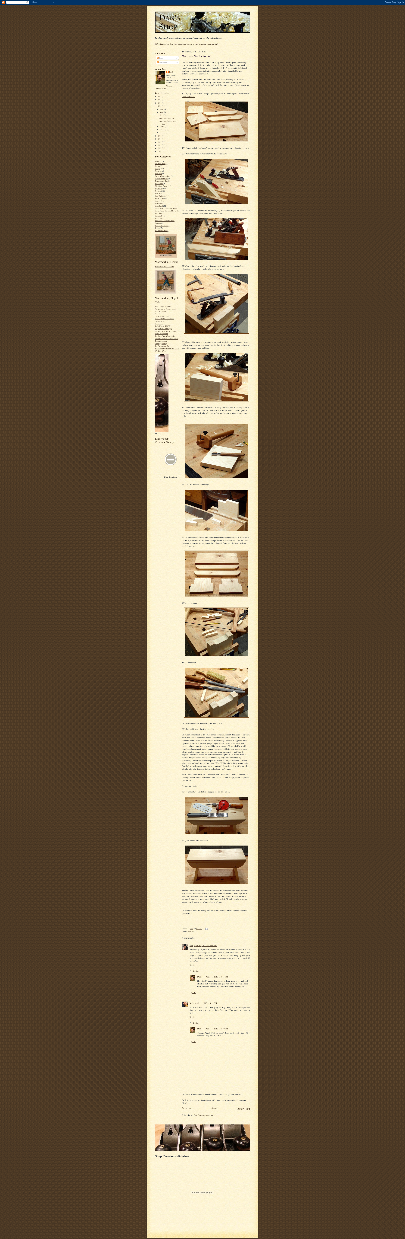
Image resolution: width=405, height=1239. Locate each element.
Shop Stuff (159, 206)
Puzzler (157, 193)
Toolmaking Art (161, 341)
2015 (160, 100)
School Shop (159, 201)
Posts (161, 58)
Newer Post (186, 1107)
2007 (160, 151)
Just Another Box (161, 181)
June (162, 109)
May (162, 112)
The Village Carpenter (163, 306)
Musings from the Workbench (166, 331)
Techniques (159, 218)
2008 (160, 148)
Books (157, 166)
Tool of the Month (161, 225)
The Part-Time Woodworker (165, 336)
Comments (163, 62)
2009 (160, 145)
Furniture (158, 173)
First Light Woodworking (164, 318)
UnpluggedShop (161, 343)
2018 (160, 97)
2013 (160, 106)
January (163, 132)
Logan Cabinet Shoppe (163, 328)
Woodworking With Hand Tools (167, 348)
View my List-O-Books (164, 266)
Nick (192, 1003)
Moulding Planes (161, 186)
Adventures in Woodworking (165, 309)
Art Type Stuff (160, 163)
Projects (158, 191)
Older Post (243, 1108)
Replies (196, 971)
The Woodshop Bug (162, 346)
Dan (171, 72)
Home (214, 1107)
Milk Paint (159, 183)
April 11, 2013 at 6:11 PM (206, 1003)
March (162, 126)
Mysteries (158, 188)
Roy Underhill (160, 196)
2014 (160, 103)
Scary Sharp (159, 198)
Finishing (158, 171)
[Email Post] (206, 929)
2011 (160, 139)
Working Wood (160, 351)
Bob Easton (159, 314)
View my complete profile (164, 87)
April (162, 115)
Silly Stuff (158, 215)
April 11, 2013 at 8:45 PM (217, 976)
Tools (157, 228)
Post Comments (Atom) (203, 1115)
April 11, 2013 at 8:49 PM (217, 1028)
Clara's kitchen (188, 96)
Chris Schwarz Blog (162, 316)
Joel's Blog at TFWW (163, 326)
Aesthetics (158, 161)
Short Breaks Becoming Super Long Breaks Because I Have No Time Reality (167, 210)
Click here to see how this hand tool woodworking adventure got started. (186, 44)
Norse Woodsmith (161, 333)
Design (157, 168)
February (163, 129)
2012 (160, 136)
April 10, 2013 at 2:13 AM (205, 945)
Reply (192, 965)
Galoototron (159, 321)
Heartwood (159, 324)
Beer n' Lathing (160, 311)
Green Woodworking (163, 176)
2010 (160, 142)
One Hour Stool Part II (167, 118)
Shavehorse (159, 203)
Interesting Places (161, 178)
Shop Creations (170, 477)
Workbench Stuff (161, 230)
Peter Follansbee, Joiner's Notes (166, 338)
